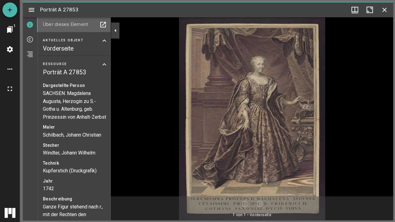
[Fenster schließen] (384, 9)
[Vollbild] (9, 88)
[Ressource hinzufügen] (9, 9)
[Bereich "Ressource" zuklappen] (104, 64)
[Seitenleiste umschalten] (31, 9)
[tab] (30, 24)
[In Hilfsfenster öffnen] (103, 24)
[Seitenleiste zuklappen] (115, 30)
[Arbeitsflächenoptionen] (9, 69)
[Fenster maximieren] (369, 9)
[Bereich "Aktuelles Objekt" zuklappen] (104, 40)
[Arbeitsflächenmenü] (9, 49)
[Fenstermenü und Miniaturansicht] (354, 9)
